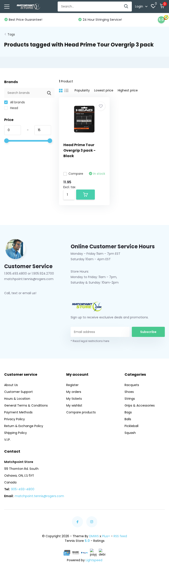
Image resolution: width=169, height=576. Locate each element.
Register (72, 385)
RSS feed (120, 536)
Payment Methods (18, 412)
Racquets (132, 385)
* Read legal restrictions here (90, 341)
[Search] (126, 6)
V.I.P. (7, 439)
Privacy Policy (14, 419)
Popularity (82, 90)
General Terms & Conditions (26, 405)
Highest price (128, 90)
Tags (11, 34)
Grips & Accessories (140, 405)
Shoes (129, 392)
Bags (128, 412)
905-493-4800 (22, 489)
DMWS (94, 536)
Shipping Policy (15, 433)
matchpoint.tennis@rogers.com (39, 496)
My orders (73, 392)
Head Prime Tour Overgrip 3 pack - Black (79, 150)
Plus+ (106, 536)
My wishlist (74, 405)
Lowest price (103, 90)
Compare (75, 173)
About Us (11, 385)
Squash (130, 433)
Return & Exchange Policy (23, 426)
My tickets (74, 398)
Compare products (81, 412)
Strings (130, 398)
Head (13, 108)
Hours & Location (17, 398)
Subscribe (148, 332)
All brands (17, 102)
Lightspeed (94, 560)
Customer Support (18, 392)
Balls (128, 419)
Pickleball (131, 426)
